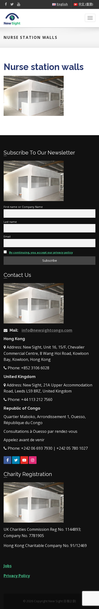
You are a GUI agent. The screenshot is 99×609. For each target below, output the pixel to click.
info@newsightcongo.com (47, 330)
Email (7, 236)
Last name (10, 222)
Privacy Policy (17, 575)
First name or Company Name (23, 207)
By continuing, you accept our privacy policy (41, 252)
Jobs (8, 565)
